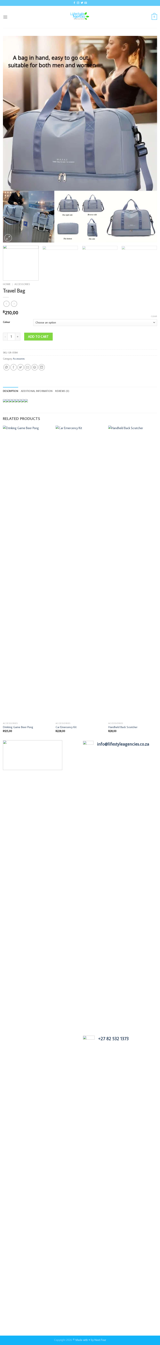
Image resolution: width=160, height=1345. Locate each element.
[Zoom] (8, 238)
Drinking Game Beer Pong (18, 727)
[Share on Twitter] (20, 367)
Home (7, 284)
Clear (154, 316)
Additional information (37, 390)
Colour (6, 322)
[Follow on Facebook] (74, 3)
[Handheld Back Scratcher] (132, 573)
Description (10, 390)
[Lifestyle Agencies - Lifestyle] (80, 17)
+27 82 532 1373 (113, 1038)
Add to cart (38, 337)
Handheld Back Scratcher (122, 727)
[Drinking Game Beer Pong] (27, 573)
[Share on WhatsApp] (6, 367)
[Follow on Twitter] (82, 3)
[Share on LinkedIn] (41, 367)
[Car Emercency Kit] (80, 573)
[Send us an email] (85, 3)
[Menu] (5, 17)
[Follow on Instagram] (78, 3)
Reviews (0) (62, 390)
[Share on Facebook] (13, 367)
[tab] (10, 391)
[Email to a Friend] (27, 367)
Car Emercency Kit (66, 727)
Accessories (22, 284)
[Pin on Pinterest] (34, 367)
